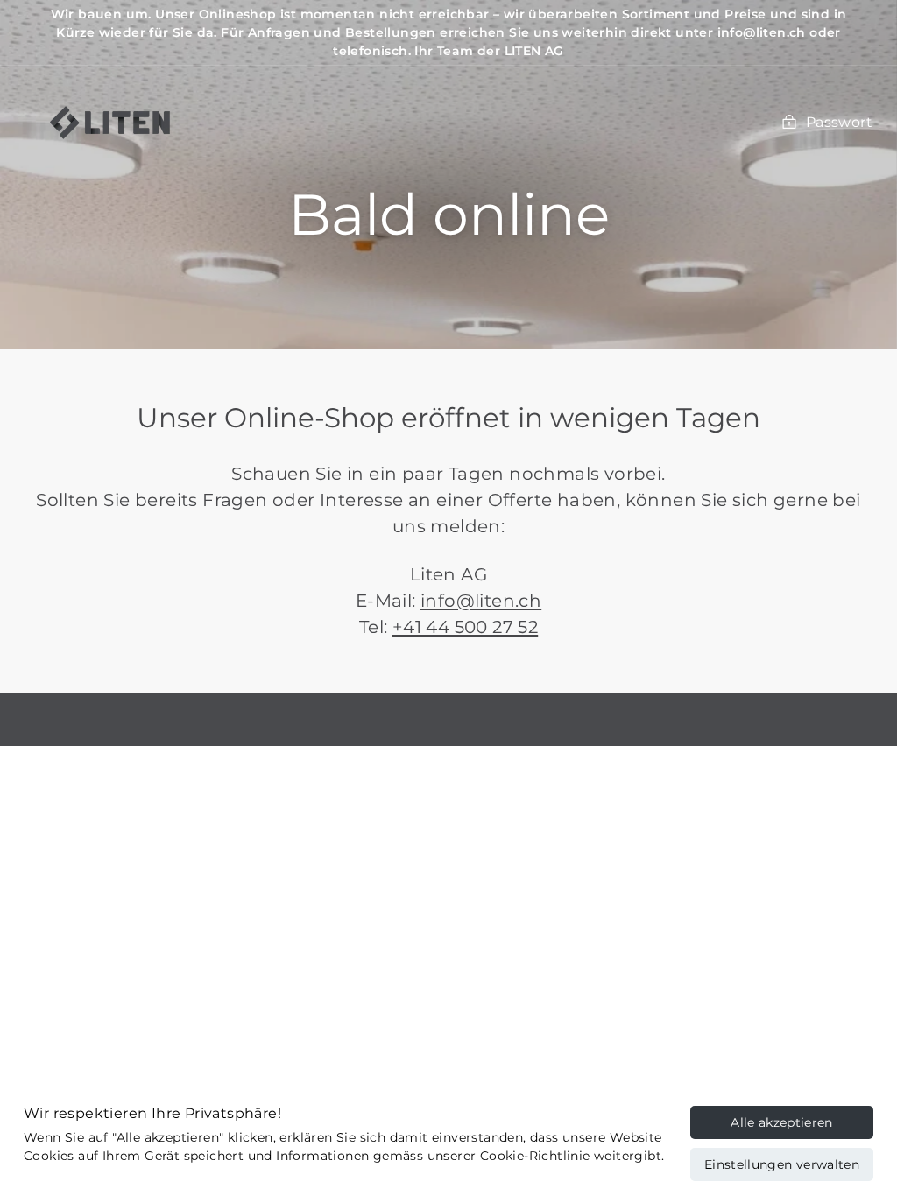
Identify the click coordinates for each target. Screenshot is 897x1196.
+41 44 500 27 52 (465, 626)
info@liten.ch (480, 600)
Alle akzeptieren (782, 1122)
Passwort (839, 122)
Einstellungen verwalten (781, 1164)
